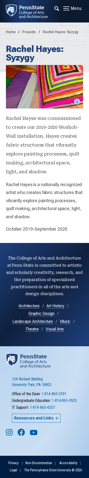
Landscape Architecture (32, 321)
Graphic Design (41, 313)
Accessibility (68, 463)
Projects (29, 32)
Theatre (32, 329)
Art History (55, 306)
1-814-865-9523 (64, 400)
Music (65, 321)
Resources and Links (33, 418)
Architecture (29, 306)
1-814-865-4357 (42, 407)
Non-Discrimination (38, 463)
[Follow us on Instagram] (10, 434)
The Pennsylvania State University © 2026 (53, 470)
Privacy (13, 463)
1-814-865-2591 (54, 393)
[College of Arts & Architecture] (30, 11)
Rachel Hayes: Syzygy (61, 32)
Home (11, 32)
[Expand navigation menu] (57, 8)
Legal (13, 470)
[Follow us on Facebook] (22, 434)
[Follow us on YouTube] (34, 434)
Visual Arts (55, 329)
